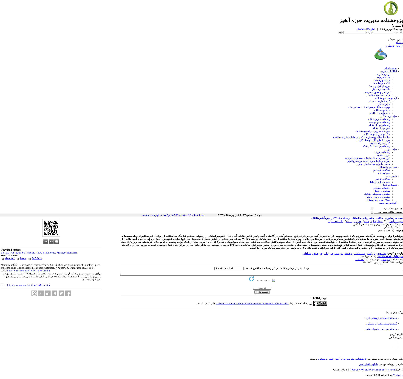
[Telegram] (54, 293)
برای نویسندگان (389, 116)
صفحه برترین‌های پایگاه (378, 197)
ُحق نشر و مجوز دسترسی (377, 92)
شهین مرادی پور (394, 221)
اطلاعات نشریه (389, 71)
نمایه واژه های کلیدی (379, 113)
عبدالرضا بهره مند (373, 221)
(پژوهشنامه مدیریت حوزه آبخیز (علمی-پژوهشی (342, 358)
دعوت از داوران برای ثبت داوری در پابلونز (369, 161)
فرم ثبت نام (384, 173)
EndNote (20, 252)
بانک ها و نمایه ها (381, 83)
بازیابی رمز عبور (394, 45)
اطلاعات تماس (382, 179)
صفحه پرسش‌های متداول (377, 194)
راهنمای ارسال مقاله (379, 125)
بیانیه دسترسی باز (381, 89)
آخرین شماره (383, 104)
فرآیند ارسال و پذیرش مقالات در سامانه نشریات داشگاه (361, 137)
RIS (12, 252)
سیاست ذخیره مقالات (379, 95)
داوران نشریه (383, 155)
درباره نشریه (383, 74)
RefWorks (72, 252)
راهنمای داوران (382, 152)
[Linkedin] (48, 293)
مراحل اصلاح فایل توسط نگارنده (373, 140)
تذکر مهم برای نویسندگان (377, 134)
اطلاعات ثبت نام (381, 170)
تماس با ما (391, 176)
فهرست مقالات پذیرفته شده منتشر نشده (369, 107)
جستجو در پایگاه (382, 191)
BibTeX (5, 252)
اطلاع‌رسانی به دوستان (378, 200)
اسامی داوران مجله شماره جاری (373, 164)
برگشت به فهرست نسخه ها (156, 215)
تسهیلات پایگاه (389, 185)
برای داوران (391, 149)
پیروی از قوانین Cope (379, 86)
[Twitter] (61, 293)
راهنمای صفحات (381, 188)
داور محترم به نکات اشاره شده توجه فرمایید (367, 158)
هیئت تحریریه (383, 77)
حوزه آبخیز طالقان (312, 253)
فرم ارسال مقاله (381, 128)
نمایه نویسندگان (382, 110)
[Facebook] (68, 293)
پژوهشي (385, 259)
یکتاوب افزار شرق (368, 364)
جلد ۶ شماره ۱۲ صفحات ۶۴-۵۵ (188, 215)
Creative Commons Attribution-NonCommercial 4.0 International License (252, 303)
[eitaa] (34, 293)
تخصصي (359, 259)
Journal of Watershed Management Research (373, 369)
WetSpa (348, 253)
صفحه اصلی (390, 68)
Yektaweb (398, 375)
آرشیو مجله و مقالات (386, 98)
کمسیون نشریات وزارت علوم (381, 323)
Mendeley (10, 258)
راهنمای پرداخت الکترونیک (376, 146)
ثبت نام (399, 42)
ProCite (40, 252)
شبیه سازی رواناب (333, 253)
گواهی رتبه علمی (388, 203)
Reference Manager (55, 252)
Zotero (23, 258)
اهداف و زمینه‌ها (382, 80)
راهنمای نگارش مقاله (379, 119)
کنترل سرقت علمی (380, 143)
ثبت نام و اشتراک (388, 167)
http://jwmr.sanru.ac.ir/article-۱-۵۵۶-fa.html (28, 285)
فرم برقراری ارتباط (380, 182)
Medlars (31, 252)
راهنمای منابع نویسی (379, 122)
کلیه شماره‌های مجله (379, 101)
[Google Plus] (41, 293)
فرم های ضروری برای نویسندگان (373, 131)
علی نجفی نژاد (335, 221)
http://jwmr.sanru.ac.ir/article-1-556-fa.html (28, 270)
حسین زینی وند (353, 221)
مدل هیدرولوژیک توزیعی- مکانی (370, 253)
